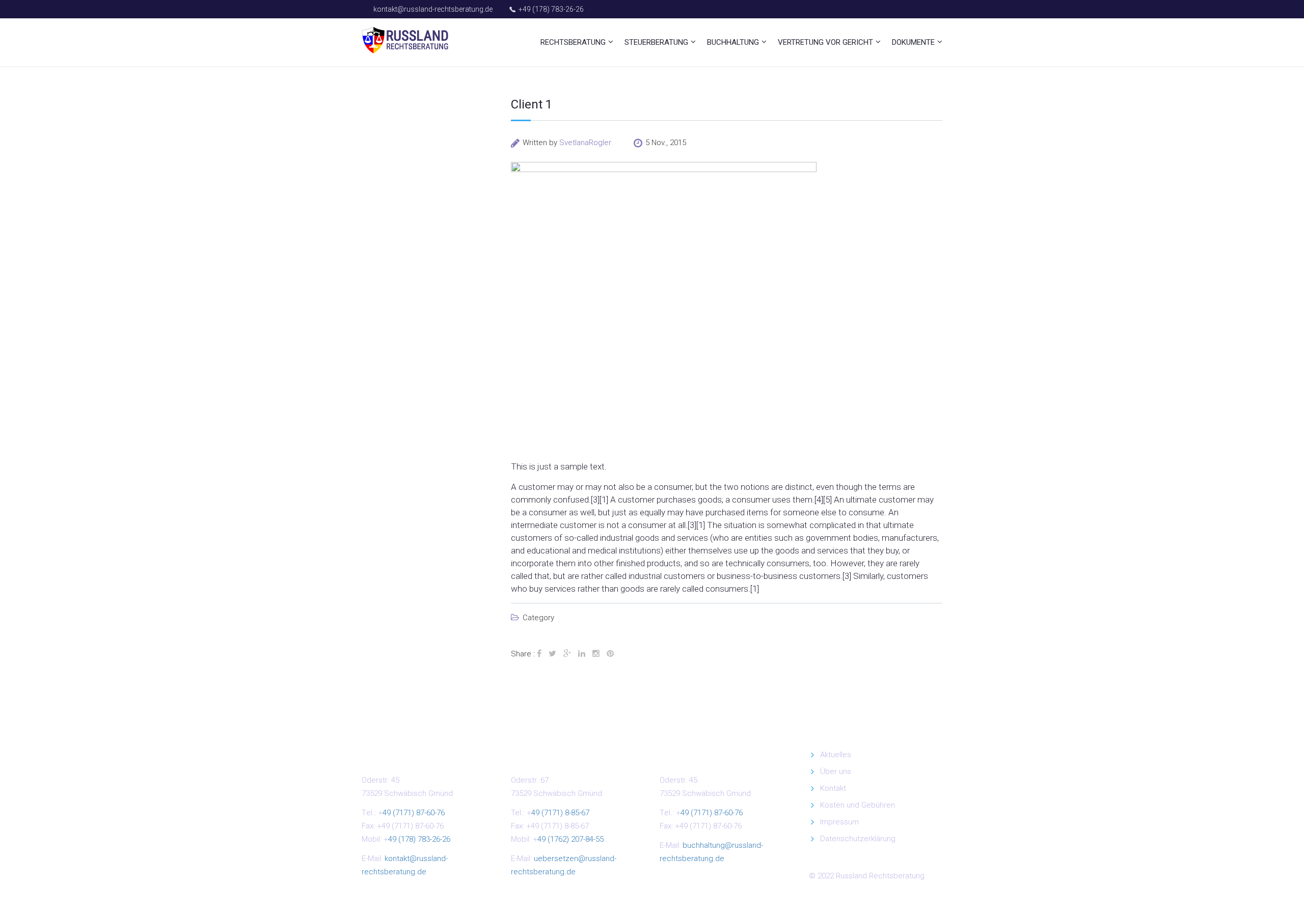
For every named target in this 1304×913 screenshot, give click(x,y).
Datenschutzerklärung (857, 838)
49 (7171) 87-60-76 (414, 812)
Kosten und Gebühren (857, 805)
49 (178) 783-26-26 (419, 839)
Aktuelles (835, 754)
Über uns (835, 771)
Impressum (839, 821)
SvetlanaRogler (585, 142)
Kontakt (833, 788)
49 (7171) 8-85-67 (560, 812)
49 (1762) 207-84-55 (570, 839)
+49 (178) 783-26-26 (551, 9)
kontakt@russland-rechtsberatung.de (433, 9)
